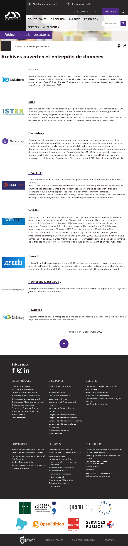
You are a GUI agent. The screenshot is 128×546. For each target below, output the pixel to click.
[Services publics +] (100, 525)
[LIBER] (105, 508)
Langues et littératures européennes (65, 421)
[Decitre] (73, 525)
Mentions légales (54, 540)
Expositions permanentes (97, 396)
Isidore (33, 69)
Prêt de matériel (56, 477)
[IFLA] (25, 508)
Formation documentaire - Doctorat (28, 456)
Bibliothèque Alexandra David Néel (28, 402)
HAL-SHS (35, 172)
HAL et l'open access (95, 453)
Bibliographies (55, 433)
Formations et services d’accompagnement (96, 462)
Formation (91, 19)
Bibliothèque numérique (38, 47)
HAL (30, 185)
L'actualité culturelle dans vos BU (101, 386)
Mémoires (90, 470)
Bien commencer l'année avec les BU (66, 453)
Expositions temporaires (97, 392)
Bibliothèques (37, 19)
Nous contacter (19, 418)
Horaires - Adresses (21, 386)
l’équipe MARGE (64, 229)
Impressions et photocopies (61, 467)
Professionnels (18, 415)
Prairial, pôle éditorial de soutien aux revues (103, 457)
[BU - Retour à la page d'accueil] (13, 15)
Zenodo (33, 256)
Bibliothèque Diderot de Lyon (25, 411)
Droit (51, 389)
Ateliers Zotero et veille (22, 462)
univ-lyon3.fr (82, 12)
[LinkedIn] (26, 370)
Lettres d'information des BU (25, 392)
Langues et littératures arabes (62, 415)
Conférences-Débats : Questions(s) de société (103, 400)
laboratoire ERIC (60, 232)
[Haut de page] (64, 343)
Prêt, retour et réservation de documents (62, 463)
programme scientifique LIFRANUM (47, 235)
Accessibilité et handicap (60, 450)
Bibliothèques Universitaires (27, 34)
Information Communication (61, 408)
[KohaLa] (21, 525)
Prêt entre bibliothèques (60, 474)
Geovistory (36, 133)
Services (33, 27)
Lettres (52, 411)
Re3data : (35, 309)
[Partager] (124, 46)
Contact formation (20, 468)
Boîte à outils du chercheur (98, 476)
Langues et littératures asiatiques (64, 418)
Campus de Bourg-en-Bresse (25, 408)
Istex (31, 101)
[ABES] (45, 508)
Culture (74, 19)
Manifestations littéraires (97, 404)
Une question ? (55, 486)
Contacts (110, 540)
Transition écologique (59, 430)
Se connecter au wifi (58, 471)
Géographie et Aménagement (62, 402)
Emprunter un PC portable (61, 480)
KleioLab (118, 158)
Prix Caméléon (92, 389)
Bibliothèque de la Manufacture (26, 396)
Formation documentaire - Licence (28, 450)
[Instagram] (19, 370)
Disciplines (58, 19)
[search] (113, 23)
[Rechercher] (123, 23)
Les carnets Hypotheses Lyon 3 (100, 473)
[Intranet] (123, 11)
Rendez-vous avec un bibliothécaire (28, 465)
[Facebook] (13, 370)
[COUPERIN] (77, 508)
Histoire (52, 405)
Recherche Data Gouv (43, 281)
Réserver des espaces (59, 483)
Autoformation (18, 459)
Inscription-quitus (57, 456)
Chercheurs (51, 27)
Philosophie (54, 427)
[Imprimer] (119, 46)
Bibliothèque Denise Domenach (26, 399)
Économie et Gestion (58, 399)
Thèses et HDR (92, 466)
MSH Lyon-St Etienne (86, 232)
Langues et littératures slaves (62, 424)
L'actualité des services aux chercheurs (104, 450)
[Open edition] (48, 524)
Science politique (57, 392)
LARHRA (94, 158)
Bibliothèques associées (23, 405)
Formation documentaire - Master (27, 453)
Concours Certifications (60, 396)
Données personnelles (84, 540)
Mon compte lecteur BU (60, 459)
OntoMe (84, 152)
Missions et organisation (23, 389)
